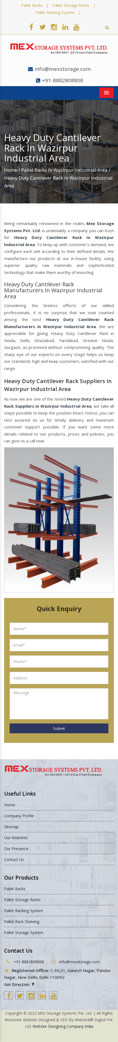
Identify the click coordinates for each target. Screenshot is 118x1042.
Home (10, 170)
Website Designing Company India (63, 1026)
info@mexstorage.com (63, 68)
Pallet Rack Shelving (21, 921)
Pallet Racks (32, 5)
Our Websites (16, 837)
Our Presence (16, 848)
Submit (59, 728)
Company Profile (19, 815)
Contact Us (14, 859)
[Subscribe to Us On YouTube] (76, 27)
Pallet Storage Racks (71, 5)
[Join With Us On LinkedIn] (65, 27)
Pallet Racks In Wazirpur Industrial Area (64, 170)
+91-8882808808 (62, 80)
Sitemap (11, 826)
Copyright (13, 1013)
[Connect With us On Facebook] (31, 27)
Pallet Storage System (23, 932)
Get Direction (17, 984)
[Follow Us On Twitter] (42, 27)
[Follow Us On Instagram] (54, 27)
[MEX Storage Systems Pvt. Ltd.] (59, 49)
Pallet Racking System (55, 12)
